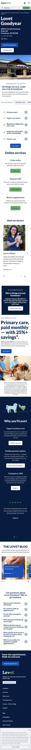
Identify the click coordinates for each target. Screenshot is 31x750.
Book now (15, 208)
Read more (8, 573)
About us (15, 488)
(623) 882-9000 (7, 50)
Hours (5, 38)
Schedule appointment (9, 45)
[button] (28, 3)
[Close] (29, 730)
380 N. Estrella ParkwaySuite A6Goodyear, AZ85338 (10, 31)
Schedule (26, 8)
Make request (15, 189)
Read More (6, 269)
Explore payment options (15, 465)
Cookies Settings (15, 747)
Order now (15, 171)
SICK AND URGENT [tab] (7, 102)
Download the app (9, 682)
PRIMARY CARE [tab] (20, 102)
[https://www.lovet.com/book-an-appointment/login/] (24, 3)
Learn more (15, 146)
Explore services (15, 443)
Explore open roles (15, 308)
